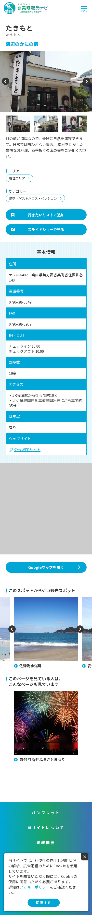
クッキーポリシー (35, 887)
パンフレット (46, 812)
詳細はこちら (23, 693)
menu (84, 8)
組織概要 (46, 842)
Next (86, 84)
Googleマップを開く (46, 567)
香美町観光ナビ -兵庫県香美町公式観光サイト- (26, 8)
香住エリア (17, 178)
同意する (43, 902)
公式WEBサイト (27, 449)
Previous (5, 84)
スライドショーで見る (46, 229)
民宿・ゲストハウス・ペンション (33, 198)
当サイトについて (46, 827)
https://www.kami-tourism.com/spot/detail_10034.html (40, 601)
